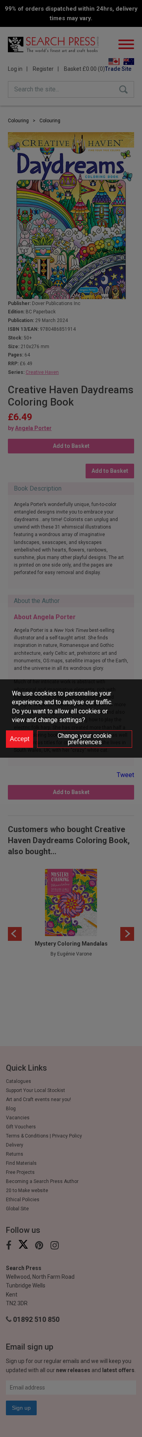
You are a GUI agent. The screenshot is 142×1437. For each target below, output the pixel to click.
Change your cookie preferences (85, 739)
